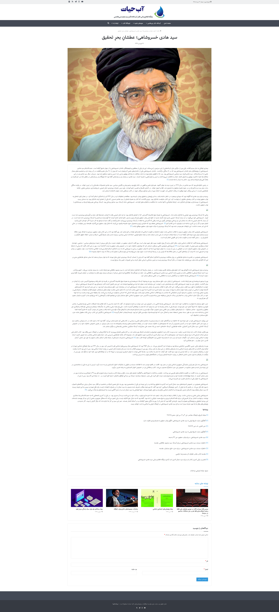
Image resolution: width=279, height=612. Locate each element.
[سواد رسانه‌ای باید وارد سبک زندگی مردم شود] (87, 498)
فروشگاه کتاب (126, 23)
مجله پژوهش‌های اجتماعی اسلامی (163, 509)
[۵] (90, 251)
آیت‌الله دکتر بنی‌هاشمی (154, 23)
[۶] (198, 275)
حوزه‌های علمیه (138, 23)
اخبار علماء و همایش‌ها (149, 31)
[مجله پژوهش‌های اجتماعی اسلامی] (157, 498)
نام (206, 561)
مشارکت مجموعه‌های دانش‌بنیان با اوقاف (126, 509)
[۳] (131, 226)
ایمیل (206, 569)
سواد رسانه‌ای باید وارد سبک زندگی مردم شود (89, 509)
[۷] (113, 312)
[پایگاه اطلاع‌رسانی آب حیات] (139, 12)
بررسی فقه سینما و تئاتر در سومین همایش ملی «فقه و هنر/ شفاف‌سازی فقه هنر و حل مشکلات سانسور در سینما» (192, 511)
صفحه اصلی (167, 23)
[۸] (135, 337)
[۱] (167, 179)
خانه (158, 31)
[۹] (86, 390)
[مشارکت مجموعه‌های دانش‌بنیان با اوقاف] (122, 498)
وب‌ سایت (134, 569)
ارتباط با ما (115, 23)
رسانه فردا (115, 604)
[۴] (176, 246)
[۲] (165, 223)
